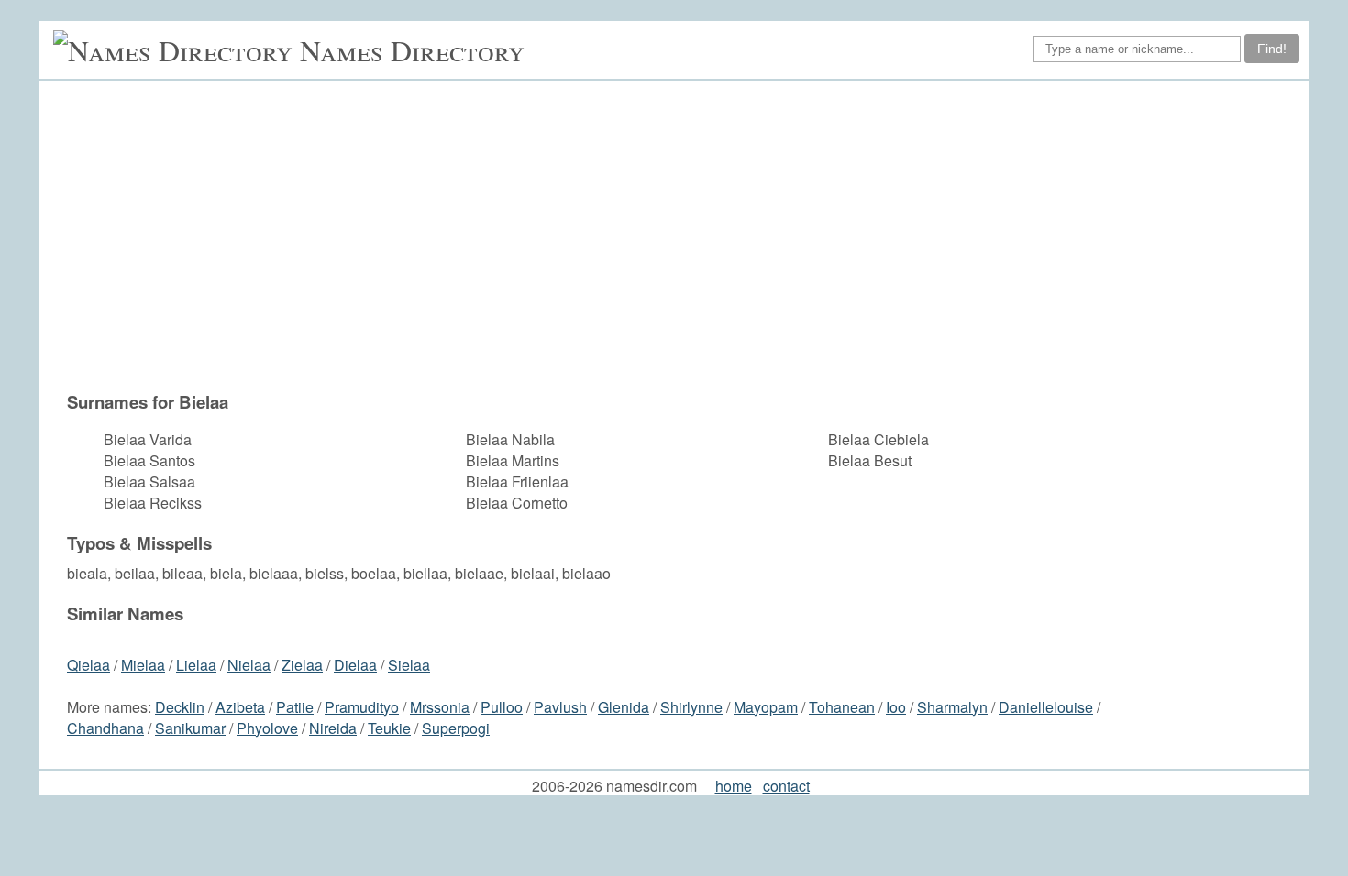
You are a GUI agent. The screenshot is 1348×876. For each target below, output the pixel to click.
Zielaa (302, 664)
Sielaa (409, 664)
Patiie (295, 706)
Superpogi (456, 728)
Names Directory (412, 50)
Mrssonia (440, 706)
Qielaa (88, 664)
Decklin (179, 706)
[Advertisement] (622, 244)
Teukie (389, 728)
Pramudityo (362, 706)
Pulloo (502, 706)
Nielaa (249, 664)
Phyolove (267, 728)
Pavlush (560, 706)
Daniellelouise (1046, 706)
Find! (1272, 48)
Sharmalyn (952, 706)
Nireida (333, 728)
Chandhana (105, 728)
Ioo (896, 706)
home (733, 785)
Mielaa (143, 664)
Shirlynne (691, 706)
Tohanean (842, 706)
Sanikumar (190, 728)
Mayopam (766, 706)
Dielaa (355, 664)
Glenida (623, 706)
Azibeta (240, 706)
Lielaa (196, 664)
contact (786, 785)
